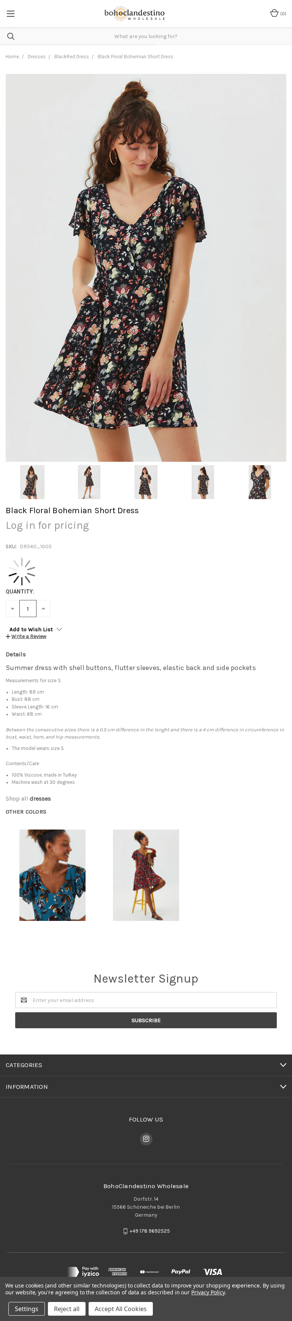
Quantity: (20, 592)
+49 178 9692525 (150, 1231)
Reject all (66, 1309)
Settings (26, 1309)
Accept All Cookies (121, 1309)
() (282, 13)
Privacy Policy (207, 1292)
